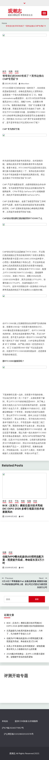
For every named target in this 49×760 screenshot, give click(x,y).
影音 (10, 501)
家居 (4, 501)
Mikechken (25, 83)
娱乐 (4, 71)
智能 (23, 501)
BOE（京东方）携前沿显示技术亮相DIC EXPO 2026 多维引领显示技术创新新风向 (23, 509)
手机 (17, 501)
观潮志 (15, 11)
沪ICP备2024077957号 (13, 728)
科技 (17, 71)
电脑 (10, 71)
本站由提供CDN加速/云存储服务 (20, 721)
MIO (22, 516)
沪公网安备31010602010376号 (19, 734)
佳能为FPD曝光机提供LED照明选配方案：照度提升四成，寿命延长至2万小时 (23, 560)
